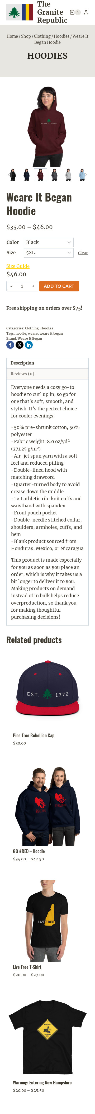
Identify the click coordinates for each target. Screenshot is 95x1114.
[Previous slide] (9, 175)
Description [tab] (22, 363)
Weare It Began (30, 338)
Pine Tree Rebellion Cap (33, 735)
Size (11, 253)
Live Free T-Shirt (27, 967)
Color (13, 242)
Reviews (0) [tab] (22, 373)
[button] (12, 175)
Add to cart (59, 286)
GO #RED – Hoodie (29, 851)
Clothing (32, 328)
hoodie (21, 333)
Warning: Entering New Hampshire (42, 1082)
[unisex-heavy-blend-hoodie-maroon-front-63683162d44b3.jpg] (47, 126)
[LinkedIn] (29, 345)
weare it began (51, 333)
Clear (83, 253)
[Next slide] (86, 175)
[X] (19, 345)
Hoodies (47, 56)
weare (33, 333)
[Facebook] (10, 345)
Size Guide (18, 266)
